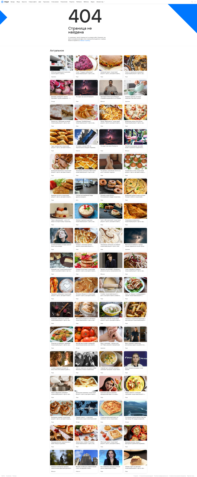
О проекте (136, 475)
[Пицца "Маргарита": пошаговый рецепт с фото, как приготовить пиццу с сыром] (110, 116)
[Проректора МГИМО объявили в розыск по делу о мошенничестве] (110, 264)
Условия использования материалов (177, 475)
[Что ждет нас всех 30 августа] (86, 91)
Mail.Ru (3, 475)
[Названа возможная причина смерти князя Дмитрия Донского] (61, 461)
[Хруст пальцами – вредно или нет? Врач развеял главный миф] (110, 338)
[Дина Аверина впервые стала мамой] (135, 362)
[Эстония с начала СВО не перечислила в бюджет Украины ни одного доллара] (86, 140)
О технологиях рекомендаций (146, 475)
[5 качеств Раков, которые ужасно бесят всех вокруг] (61, 239)
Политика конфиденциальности (161, 475)
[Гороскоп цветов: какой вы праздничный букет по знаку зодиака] (110, 387)
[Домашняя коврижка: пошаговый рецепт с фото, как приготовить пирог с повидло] (86, 387)
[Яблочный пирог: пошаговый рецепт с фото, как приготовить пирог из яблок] (110, 436)
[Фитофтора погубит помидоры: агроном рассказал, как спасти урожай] (86, 338)
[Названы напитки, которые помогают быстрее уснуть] (135, 91)
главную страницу (85, 40)
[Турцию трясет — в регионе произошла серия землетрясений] (86, 412)
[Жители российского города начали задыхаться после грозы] (135, 239)
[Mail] (2, 2)
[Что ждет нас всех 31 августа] (110, 140)
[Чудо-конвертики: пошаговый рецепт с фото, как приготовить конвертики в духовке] (61, 140)
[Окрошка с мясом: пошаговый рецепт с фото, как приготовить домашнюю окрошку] (110, 313)
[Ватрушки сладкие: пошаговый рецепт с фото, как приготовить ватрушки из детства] (61, 412)
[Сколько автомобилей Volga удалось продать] (86, 190)
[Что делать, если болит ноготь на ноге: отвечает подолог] (110, 165)
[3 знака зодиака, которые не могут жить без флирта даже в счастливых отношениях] (61, 362)
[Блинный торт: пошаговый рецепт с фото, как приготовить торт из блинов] (61, 264)
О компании (8, 475)
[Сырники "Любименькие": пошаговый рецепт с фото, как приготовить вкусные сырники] (86, 116)
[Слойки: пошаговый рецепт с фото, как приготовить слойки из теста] (110, 288)
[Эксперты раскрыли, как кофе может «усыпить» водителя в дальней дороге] (135, 140)
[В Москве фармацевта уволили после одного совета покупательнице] (61, 66)
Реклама (14, 475)
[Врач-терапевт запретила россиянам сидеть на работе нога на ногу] (135, 338)
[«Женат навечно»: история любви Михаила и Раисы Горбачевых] (86, 362)
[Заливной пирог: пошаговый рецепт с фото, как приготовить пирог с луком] (110, 66)
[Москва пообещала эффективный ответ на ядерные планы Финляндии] (86, 461)
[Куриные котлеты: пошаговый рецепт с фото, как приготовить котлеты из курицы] (61, 190)
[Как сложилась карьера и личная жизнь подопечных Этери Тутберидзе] (110, 461)
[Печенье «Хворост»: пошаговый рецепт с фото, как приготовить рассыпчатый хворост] (86, 288)
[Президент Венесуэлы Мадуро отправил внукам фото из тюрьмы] (110, 91)
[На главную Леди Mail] (6, 2)
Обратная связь (190, 475)
